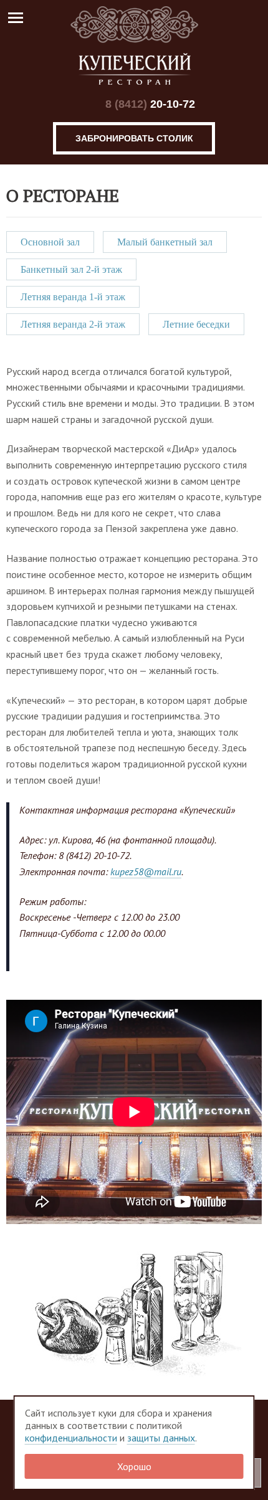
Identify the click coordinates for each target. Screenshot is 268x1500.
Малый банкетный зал (165, 242)
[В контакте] (82, 104)
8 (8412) (150, 104)
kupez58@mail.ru (145, 871)
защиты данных (161, 1437)
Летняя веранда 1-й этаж (73, 297)
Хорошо (134, 1466)
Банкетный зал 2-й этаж (71, 269)
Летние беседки (196, 324)
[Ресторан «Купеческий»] (134, 45)
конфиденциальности (71, 1437)
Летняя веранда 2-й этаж (73, 324)
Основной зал (50, 242)
